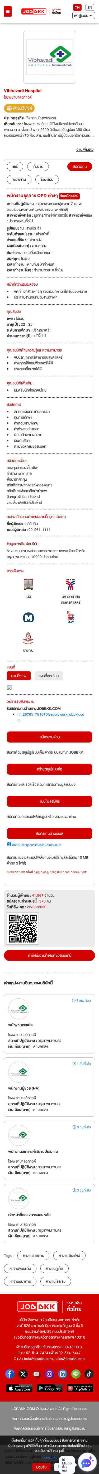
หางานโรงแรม (55, 1281)
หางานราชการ (33, 1255)
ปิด (60, 1467)
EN (89, 7)
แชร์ (15, 166)
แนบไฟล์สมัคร (50, 801)
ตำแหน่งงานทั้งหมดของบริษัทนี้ (49, 955)
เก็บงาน (38, 166)
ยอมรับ (41, 1467)
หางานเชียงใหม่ (69, 1255)
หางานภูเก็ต (54, 1268)
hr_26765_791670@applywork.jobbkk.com (50, 717)
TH (77, 7)
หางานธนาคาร (20, 1281)
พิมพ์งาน (19, 179)
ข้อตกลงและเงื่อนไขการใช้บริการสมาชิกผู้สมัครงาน (49, 1428)
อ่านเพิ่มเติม (49, 1457)
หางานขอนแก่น (20, 1268)
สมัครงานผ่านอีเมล (49, 833)
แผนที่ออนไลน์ (49, 676)
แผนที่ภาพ (18, 676)
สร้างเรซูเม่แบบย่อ (49, 769)
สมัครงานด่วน (50, 737)
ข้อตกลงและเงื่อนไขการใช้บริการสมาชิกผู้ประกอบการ (49, 1419)
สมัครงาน (80, 166)
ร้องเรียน (47, 179)
